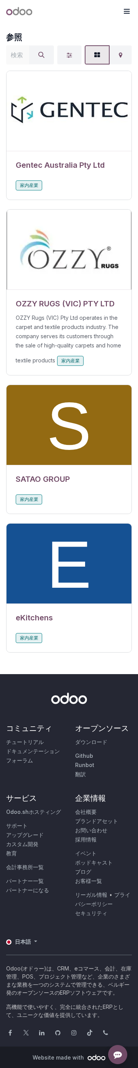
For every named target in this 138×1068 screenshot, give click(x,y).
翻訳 (80, 774)
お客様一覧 (88, 881)
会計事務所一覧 (25, 867)
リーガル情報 (91, 894)
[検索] (41, 54)
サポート (17, 825)
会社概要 (86, 811)
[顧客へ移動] (69, 111)
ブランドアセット (96, 821)
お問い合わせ (91, 830)
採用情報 (86, 839)
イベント (86, 853)
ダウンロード (91, 742)
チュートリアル (25, 742)
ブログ (83, 871)
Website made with (59, 1057)
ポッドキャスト (94, 862)
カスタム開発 (22, 844)
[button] (126, 11)
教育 (11, 853)
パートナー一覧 (25, 881)
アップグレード (25, 835)
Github (84, 755)
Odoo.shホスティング (33, 811)
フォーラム (19, 760)
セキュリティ (91, 913)
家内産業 (29, 185)
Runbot (84, 765)
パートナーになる (27, 890)
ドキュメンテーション (33, 751)
